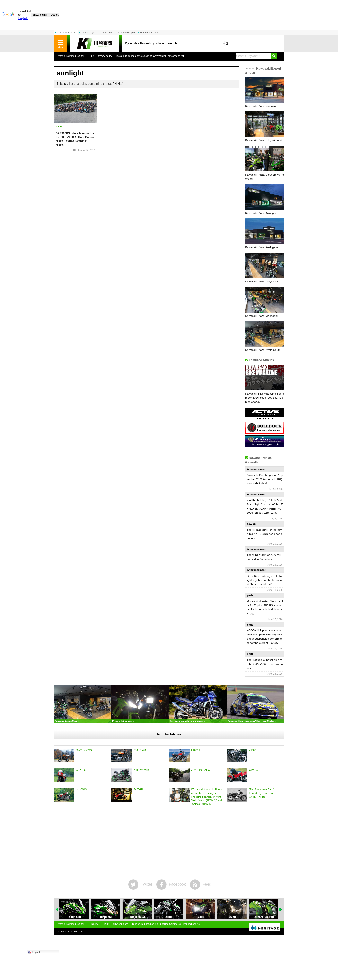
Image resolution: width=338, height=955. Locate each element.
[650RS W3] (121, 755)
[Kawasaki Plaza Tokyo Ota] (264, 265)
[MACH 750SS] (64, 755)
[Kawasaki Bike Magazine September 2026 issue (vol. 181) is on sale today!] (264, 377)
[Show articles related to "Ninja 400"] (74, 909)
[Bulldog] (264, 432)
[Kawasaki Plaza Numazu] (264, 90)
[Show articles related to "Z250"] (232, 909)
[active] (264, 418)
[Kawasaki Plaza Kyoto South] (264, 334)
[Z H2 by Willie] (121, 775)
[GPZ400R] (237, 775)
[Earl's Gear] (264, 446)
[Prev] (57, 909)
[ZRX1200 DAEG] (179, 775)
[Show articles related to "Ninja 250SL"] (137, 909)
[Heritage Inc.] (265, 927)
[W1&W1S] (64, 795)
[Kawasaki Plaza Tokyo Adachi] (264, 124)
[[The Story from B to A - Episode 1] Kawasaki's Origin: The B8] (237, 795)
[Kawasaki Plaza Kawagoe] (264, 197)
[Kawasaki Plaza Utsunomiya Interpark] (264, 158)
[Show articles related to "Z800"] (200, 909)
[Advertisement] (169, 844)
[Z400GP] (121, 795)
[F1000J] (179, 755)
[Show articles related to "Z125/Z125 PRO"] (263, 909)
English (35, 952)
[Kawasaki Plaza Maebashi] (264, 300)
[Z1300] (237, 755)
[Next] (280, 909)
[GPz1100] (64, 775)
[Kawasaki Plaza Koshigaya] (264, 231)
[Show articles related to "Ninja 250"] (105, 909)
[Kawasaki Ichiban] (94, 43)
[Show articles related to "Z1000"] (168, 909)
